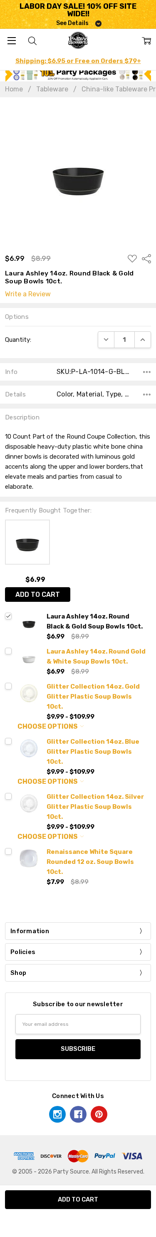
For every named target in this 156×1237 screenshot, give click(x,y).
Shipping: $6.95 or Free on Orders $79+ (78, 61)
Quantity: (18, 339)
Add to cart (37, 594)
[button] (78, 74)
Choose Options (48, 726)
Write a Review (28, 294)
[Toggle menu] (11, 40)
